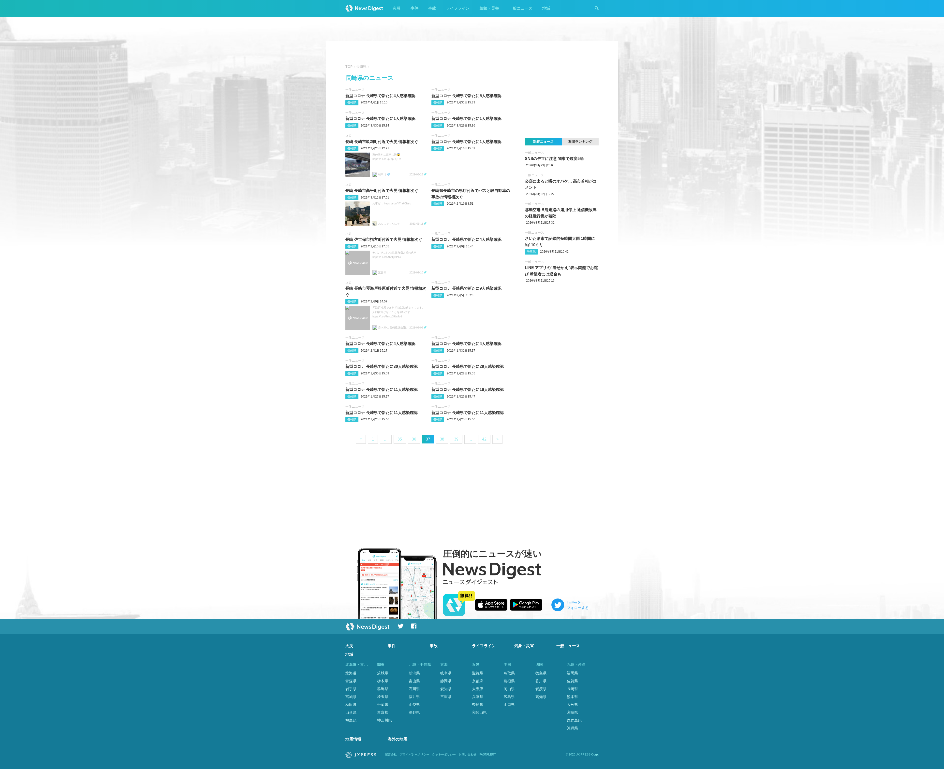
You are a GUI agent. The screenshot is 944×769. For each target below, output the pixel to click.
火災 (397, 8)
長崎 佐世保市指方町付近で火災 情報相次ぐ (383, 239)
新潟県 (414, 673)
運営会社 (391, 754)
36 (414, 439)
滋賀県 (477, 673)
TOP (349, 67)
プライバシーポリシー (414, 754)
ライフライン (458, 8)
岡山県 (509, 689)
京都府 (477, 681)
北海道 (350, 673)
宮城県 (350, 697)
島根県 (509, 681)
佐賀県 (572, 681)
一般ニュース (520, 8)
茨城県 (382, 673)
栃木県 (382, 681)
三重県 (445, 697)
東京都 (382, 712)
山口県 (509, 704)
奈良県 (477, 704)
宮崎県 (572, 712)
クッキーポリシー (444, 754)
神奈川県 (384, 720)
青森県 (350, 681)
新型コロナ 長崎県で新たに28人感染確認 (467, 366)
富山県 (414, 681)
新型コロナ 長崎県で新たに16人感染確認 (467, 389)
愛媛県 (540, 689)
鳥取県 (509, 673)
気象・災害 (489, 8)
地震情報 (353, 739)
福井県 (414, 697)
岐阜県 (445, 673)
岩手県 (350, 689)
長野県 (414, 712)
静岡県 (445, 681)
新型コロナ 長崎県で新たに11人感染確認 (381, 389)
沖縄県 (572, 728)
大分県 (572, 704)
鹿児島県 (574, 720)
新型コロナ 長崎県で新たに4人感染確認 (380, 96)
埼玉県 (531, 251)
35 (400, 439)
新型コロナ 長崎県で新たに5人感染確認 (466, 96)
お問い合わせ (467, 754)
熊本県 (572, 697)
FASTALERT (487, 754)
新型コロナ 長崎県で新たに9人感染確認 (466, 288)
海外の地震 (397, 739)
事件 (414, 8)
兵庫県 (477, 697)
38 (442, 439)
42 (484, 439)
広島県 (509, 697)
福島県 (350, 720)
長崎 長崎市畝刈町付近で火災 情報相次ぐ (381, 142)
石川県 (414, 689)
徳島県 (540, 673)
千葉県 (382, 704)
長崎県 (351, 102)
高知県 (540, 697)
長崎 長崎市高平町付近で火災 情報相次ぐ (381, 190)
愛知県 (445, 689)
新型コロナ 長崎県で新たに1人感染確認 (380, 118)
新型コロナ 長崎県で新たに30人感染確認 (381, 366)
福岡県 (572, 673)
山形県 (350, 712)
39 (456, 439)
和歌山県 (479, 712)
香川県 (540, 681)
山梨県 (414, 704)
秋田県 (350, 704)
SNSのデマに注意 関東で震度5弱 (554, 159)
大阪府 (477, 689)
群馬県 (382, 689)
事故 (432, 8)
